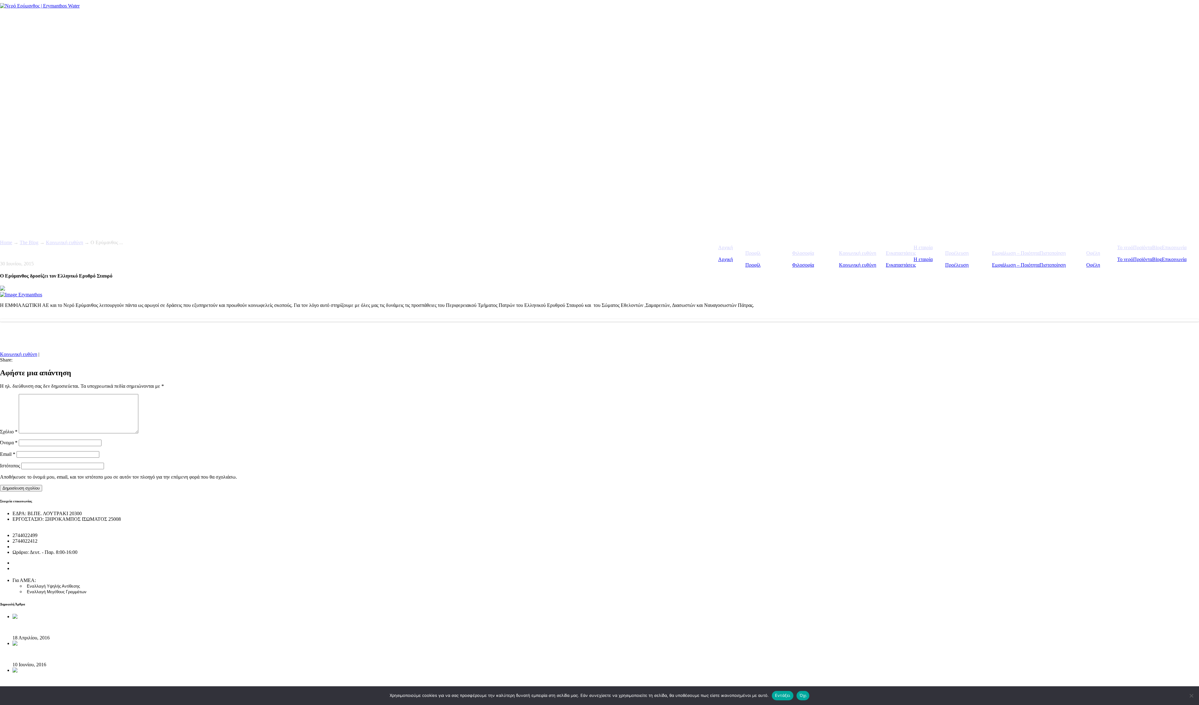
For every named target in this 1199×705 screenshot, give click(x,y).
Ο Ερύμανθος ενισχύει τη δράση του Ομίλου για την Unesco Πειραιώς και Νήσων (94, 680)
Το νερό (1125, 259)
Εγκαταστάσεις (901, 265)
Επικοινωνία (1174, 259)
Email (7, 454)
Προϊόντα (1142, 259)
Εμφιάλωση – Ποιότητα (1015, 265)
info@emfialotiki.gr (31, 546)
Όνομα (8, 442)
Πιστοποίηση (1052, 265)
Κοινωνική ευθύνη (857, 265)
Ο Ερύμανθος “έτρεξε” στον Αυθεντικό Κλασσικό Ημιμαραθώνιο (78, 627)
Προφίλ (753, 265)
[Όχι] (1191, 696)
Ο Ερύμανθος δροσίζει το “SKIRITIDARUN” (59, 654)
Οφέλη (1093, 265)
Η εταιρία (923, 259)
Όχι (803, 695)
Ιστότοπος (10, 465)
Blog (1157, 259)
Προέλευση (957, 265)
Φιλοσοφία (803, 265)
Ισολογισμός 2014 (30, 568)
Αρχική (725, 259)
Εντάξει (782, 695)
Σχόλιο (8, 431)
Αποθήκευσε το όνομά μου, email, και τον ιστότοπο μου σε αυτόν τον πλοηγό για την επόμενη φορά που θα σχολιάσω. (118, 477)
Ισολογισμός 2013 (30, 562)
